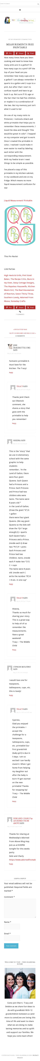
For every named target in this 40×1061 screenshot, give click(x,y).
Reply (11, 372)
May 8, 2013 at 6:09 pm (14, 353)
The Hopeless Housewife (15, 286)
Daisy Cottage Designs (23, 282)
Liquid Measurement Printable (18, 200)
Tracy (19, 386)
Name (7, 922)
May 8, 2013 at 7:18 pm (23, 389)
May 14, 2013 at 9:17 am (14, 826)
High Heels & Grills (12, 275)
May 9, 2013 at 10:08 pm (20, 672)
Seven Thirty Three (24, 293)
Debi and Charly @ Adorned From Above (23, 820)
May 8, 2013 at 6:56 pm (20, 444)
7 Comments (20, 314)
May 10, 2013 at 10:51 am (24, 712)
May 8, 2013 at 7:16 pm (23, 601)
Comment (9, 897)
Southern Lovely (11, 297)
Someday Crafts (18, 301)
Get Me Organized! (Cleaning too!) (20, 39)
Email (7, 933)
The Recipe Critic (18, 279)
